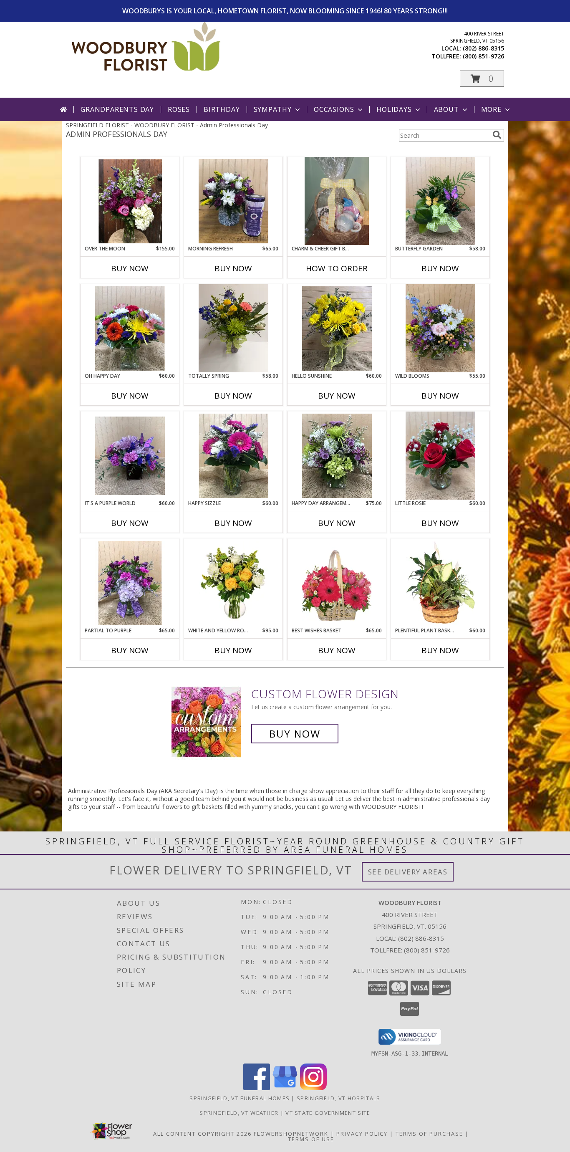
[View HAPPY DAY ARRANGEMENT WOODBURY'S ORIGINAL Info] (337, 456)
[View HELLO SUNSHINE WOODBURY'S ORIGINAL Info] (337, 328)
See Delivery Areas (408, 872)
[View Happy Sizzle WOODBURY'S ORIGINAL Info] (233, 456)
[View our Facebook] (256, 1088)
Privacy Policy (362, 1133)
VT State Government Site (327, 1113)
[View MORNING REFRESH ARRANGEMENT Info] (233, 201)
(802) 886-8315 (483, 48)
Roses (179, 109)
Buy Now (130, 268)
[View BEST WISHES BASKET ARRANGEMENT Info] (337, 583)
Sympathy (273, 109)
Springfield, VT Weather (238, 1113)
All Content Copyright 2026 (202, 1133)
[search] (497, 134)
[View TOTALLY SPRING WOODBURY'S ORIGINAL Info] (233, 328)
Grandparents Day (117, 109)
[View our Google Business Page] (285, 1088)
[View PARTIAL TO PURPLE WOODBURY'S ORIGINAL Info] (130, 583)
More (491, 109)
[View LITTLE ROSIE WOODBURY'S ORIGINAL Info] (440, 456)
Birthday (222, 109)
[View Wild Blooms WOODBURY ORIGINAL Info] (440, 328)
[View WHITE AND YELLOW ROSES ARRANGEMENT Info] (233, 583)
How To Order (337, 268)
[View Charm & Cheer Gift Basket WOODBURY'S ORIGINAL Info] (337, 201)
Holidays (393, 109)
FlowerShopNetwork (291, 1133)
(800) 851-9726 (483, 56)
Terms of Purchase (429, 1133)
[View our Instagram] (313, 1088)
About (446, 109)
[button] (482, 79)
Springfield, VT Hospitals (339, 1098)
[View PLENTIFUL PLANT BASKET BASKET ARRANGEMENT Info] (440, 583)
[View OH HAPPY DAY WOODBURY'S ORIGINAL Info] (130, 328)
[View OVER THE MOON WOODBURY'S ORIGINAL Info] (130, 201)
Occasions (334, 109)
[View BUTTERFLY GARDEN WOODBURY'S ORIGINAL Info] (440, 201)
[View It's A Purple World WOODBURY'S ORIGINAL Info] (130, 456)
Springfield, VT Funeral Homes (239, 1098)
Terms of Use (311, 1139)
